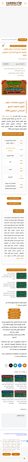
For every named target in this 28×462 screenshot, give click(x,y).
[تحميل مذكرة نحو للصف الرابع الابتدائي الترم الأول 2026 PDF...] (21, 294)
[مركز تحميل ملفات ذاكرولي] (14, 3)
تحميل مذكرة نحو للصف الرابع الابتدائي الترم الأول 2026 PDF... (9, 295)
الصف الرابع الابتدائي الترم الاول (18, 45)
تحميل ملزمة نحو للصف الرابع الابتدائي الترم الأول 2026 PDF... (9, 286)
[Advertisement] (14, 22)
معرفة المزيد (6, 454)
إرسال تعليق (20, 415)
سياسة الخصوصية (23, 433)
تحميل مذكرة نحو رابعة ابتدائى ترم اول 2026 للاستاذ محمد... (8, 276)
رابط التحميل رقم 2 (14, 203)
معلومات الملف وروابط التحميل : (16, 73)
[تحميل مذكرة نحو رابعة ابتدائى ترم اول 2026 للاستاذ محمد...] (21, 276)
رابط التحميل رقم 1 (14, 198)
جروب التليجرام (14, 317)
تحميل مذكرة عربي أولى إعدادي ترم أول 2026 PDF (9, 39)
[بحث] (2, 3)
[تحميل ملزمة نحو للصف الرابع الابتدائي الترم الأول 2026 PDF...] (21, 285)
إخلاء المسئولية (20, 435)
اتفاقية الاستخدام (14, 433)
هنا (15, 356)
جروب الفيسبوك (14, 315)
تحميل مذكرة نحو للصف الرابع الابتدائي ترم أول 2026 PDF (8, 401)
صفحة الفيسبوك (14, 312)
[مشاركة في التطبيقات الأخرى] (6, 365)
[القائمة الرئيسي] (25, 3)
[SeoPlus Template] (27, 441)
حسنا (16, 454)
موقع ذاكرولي (14, 309)
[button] (20, 365)
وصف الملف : (20, 75)
